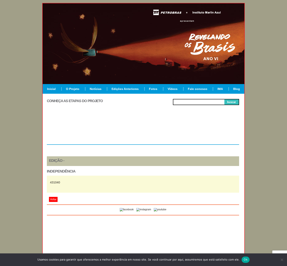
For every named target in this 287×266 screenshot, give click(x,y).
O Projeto (72, 89)
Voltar (53, 199)
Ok (246, 259)
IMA (220, 89)
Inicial (51, 89)
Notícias (95, 89)
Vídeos (173, 89)
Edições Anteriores (125, 89)
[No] (282, 260)
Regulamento (66, 129)
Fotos (153, 89)
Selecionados (105, 129)
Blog (236, 89)
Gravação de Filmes (181, 130)
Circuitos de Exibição (220, 130)
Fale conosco (197, 89)
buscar (231, 102)
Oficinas (143, 129)
